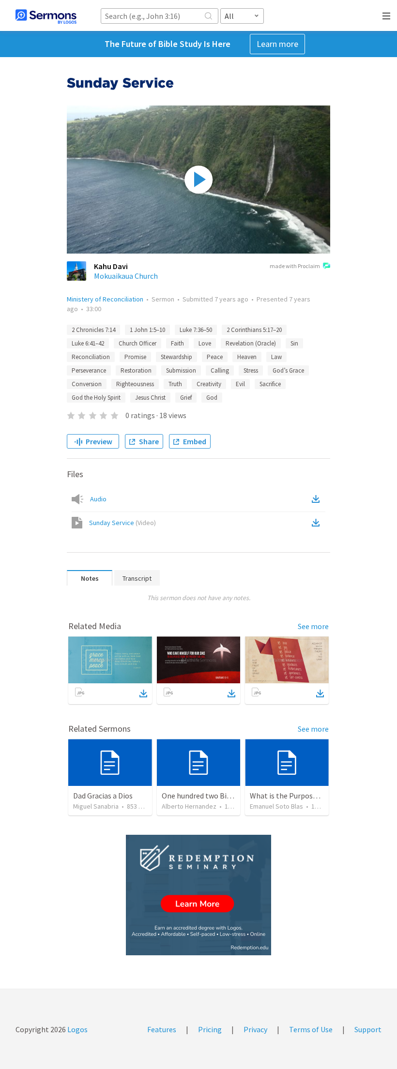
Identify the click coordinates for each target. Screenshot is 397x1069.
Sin (294, 343)
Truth (175, 384)
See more (313, 626)
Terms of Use (311, 1029)
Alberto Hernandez (189, 806)
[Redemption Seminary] (198, 895)
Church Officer (137, 343)
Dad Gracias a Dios (103, 795)
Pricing (210, 1029)
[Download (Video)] (317, 522)
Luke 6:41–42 (88, 343)
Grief (186, 397)
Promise (135, 357)
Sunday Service (122, 522)
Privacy (255, 1029)
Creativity (209, 384)
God (211, 397)
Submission (181, 370)
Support (368, 1029)
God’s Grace (288, 370)
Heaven (247, 357)
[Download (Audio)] (317, 499)
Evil (240, 384)
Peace (215, 357)
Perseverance (89, 370)
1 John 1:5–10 (147, 330)
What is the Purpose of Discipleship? (310, 795)
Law (276, 357)
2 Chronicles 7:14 (93, 330)
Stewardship (176, 357)
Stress (251, 370)
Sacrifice (270, 384)
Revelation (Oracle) (251, 343)
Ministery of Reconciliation (105, 299)
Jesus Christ (150, 397)
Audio (98, 499)
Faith (177, 343)
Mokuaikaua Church (126, 276)
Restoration (136, 370)
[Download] (143, 693)
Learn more (277, 43)
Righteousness (135, 384)
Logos (77, 1029)
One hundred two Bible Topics (211, 795)
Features (161, 1029)
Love (204, 343)
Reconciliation (91, 357)
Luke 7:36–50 (196, 330)
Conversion (87, 384)
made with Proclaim (295, 266)
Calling (220, 370)
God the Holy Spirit (96, 397)
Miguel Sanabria (96, 806)
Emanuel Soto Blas (276, 806)
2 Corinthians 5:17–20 (254, 330)
